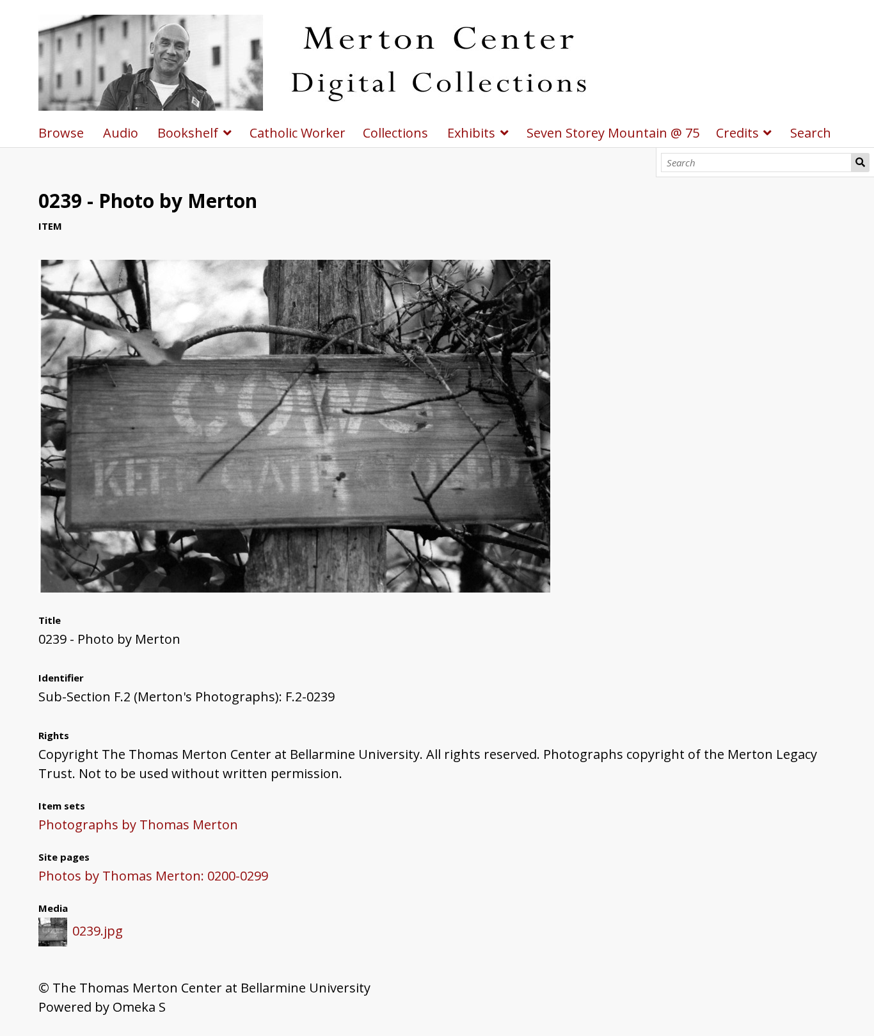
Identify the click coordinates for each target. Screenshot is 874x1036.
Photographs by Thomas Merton (138, 824)
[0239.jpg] (294, 587)
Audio (120, 132)
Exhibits (471, 132)
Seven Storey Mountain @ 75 (613, 132)
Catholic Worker (298, 132)
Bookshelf (187, 132)
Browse (61, 132)
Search (860, 162)
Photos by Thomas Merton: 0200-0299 (153, 875)
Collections (395, 132)
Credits (737, 132)
